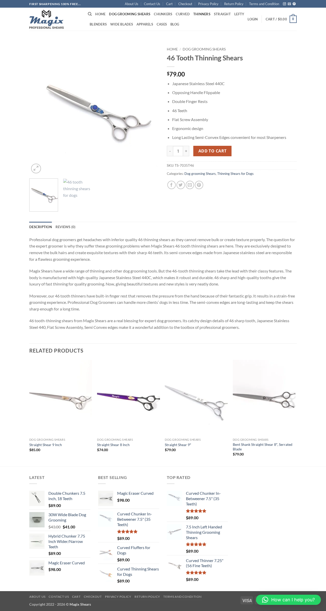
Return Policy (233, 4)
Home (100, 14)
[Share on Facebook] (171, 185)
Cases (162, 24)
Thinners (201, 14)
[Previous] (38, 110)
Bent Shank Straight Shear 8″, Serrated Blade (262, 446)
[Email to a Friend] (190, 185)
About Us (131, 4)
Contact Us (152, 4)
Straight (222, 14)
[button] (253, 19)
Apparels (145, 24)
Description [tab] (40, 227)
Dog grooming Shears (129, 14)
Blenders (98, 24)
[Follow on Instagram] (284, 4)
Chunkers (163, 14)
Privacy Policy (208, 4)
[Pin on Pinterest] (199, 185)
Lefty (239, 14)
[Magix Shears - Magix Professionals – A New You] (46, 19)
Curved (183, 14)
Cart (169, 4)
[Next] (150, 110)
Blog (174, 24)
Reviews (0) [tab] (66, 227)
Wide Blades (121, 24)
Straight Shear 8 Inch (113, 445)
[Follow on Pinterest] (294, 4)
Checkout (185, 4)
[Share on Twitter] (180, 185)
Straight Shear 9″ (178, 445)
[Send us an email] (289, 4)
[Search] (90, 14)
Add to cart (212, 151)
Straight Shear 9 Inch (45, 445)
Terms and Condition (264, 4)
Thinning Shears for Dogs (235, 174)
